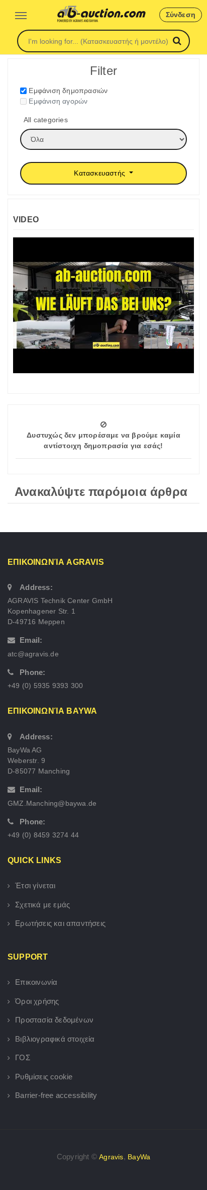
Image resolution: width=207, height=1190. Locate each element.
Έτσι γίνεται (35, 885)
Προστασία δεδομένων (54, 1019)
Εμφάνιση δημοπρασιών (68, 91)
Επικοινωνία (36, 982)
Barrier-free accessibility (56, 1095)
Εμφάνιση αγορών (58, 101)
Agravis (111, 1157)
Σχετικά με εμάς (42, 904)
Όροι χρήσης (37, 1001)
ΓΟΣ (22, 1057)
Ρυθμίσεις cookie (43, 1076)
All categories (46, 120)
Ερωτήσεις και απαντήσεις (60, 923)
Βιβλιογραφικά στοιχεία (54, 1039)
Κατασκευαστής (100, 173)
